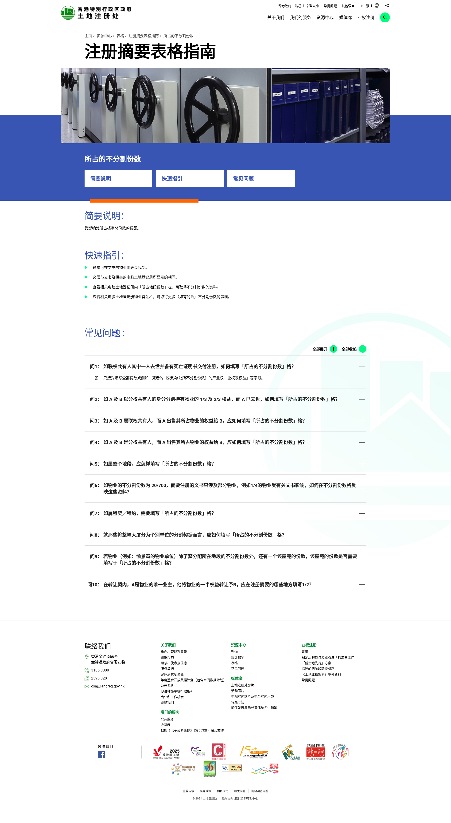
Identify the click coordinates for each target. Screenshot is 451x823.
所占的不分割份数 (178, 36)
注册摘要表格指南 (144, 36)
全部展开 (319, 349)
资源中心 (104, 36)
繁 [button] (367, 6)
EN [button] (361, 6)
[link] (97, 12)
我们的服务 (170, 712)
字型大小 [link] (312, 6)
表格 (120, 36)
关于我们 (168, 645)
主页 (88, 36)
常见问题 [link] (330, 6)
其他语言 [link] (348, 6)
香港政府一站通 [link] (289, 6)
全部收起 (349, 349)
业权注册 (309, 645)
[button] (377, 5)
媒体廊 (236, 678)
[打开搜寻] (385, 17)
